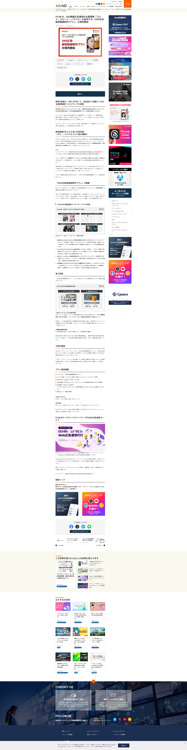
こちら (57, 399)
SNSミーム (115, 201)
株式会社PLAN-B (61, 485)
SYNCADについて (114, 1)
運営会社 (120, 1)
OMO (113, 220)
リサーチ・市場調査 (67, 734)
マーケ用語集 (110, 6)
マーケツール (102, 6)
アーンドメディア (116, 208)
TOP (57, 9)
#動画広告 (89, 64)
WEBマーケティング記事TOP (65, 9)
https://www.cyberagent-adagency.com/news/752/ (87, 152)
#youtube (68, 64)
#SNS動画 (95, 60)
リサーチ (76, 6)
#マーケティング (78, 64)
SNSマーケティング (77, 9)
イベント (82, 6)
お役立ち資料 (118, 6)
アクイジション (116, 217)
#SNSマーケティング (83, 60)
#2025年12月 (60, 60)
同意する (123, 745)
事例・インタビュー (91, 6)
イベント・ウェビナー (93, 731)
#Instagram (71, 60)
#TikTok (59, 64)
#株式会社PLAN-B (62, 67)
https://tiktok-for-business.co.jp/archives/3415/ (85, 154)
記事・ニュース (66, 731)
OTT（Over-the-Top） (118, 211)
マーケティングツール (119, 731)
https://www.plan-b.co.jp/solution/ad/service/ (78, 474)
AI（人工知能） (116, 227)
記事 (70, 6)
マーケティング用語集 (119, 734)
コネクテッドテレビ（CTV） (119, 214)
